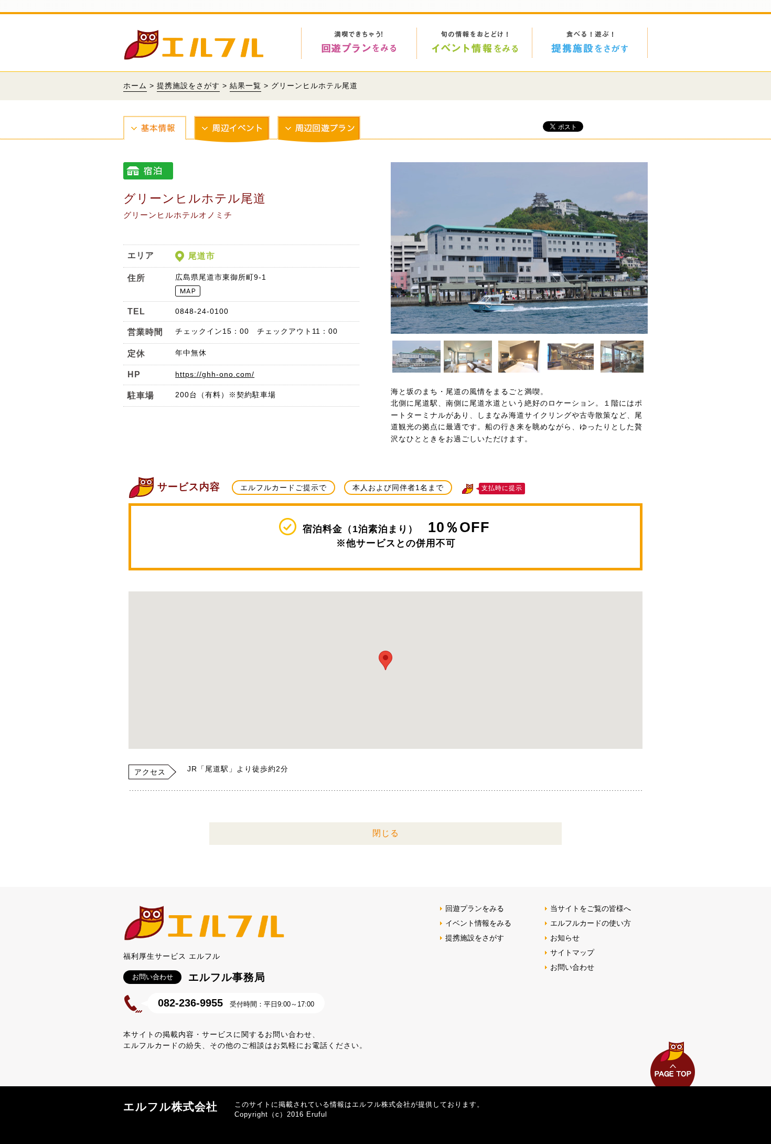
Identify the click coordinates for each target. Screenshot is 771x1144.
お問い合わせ (572, 967)
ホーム (135, 85)
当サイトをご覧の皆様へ (590, 908)
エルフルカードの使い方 (590, 923)
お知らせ (565, 938)
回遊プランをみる (474, 908)
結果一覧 (245, 85)
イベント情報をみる (478, 923)
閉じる (385, 833)
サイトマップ (572, 952)
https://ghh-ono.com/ (214, 374)
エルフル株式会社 (170, 1106)
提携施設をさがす (188, 85)
